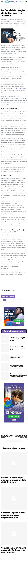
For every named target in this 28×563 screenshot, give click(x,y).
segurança (20, 301)
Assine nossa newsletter (8, 296)
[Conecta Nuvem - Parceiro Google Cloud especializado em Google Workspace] (14, 1)
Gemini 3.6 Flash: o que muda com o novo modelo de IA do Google (17, 339)
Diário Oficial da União (20, 88)
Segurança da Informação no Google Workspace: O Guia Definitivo (17, 357)
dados (23, 299)
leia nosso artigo (9, 171)
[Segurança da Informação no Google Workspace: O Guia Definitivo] (5, 357)
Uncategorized (4, 8)
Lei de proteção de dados (11, 301)
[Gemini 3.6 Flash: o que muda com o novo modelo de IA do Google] (5, 339)
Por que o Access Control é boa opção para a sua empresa (7, 436)
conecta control (17, 299)
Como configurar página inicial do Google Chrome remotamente (21, 436)
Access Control (10, 299)
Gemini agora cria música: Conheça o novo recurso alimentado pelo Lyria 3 (16, 367)
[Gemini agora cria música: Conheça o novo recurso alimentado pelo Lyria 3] (5, 367)
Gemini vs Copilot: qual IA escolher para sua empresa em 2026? (18, 348)
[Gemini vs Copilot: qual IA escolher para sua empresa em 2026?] (5, 348)
